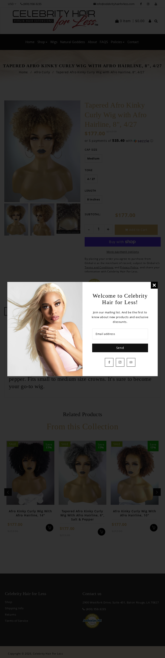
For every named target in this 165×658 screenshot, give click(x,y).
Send (120, 348)
